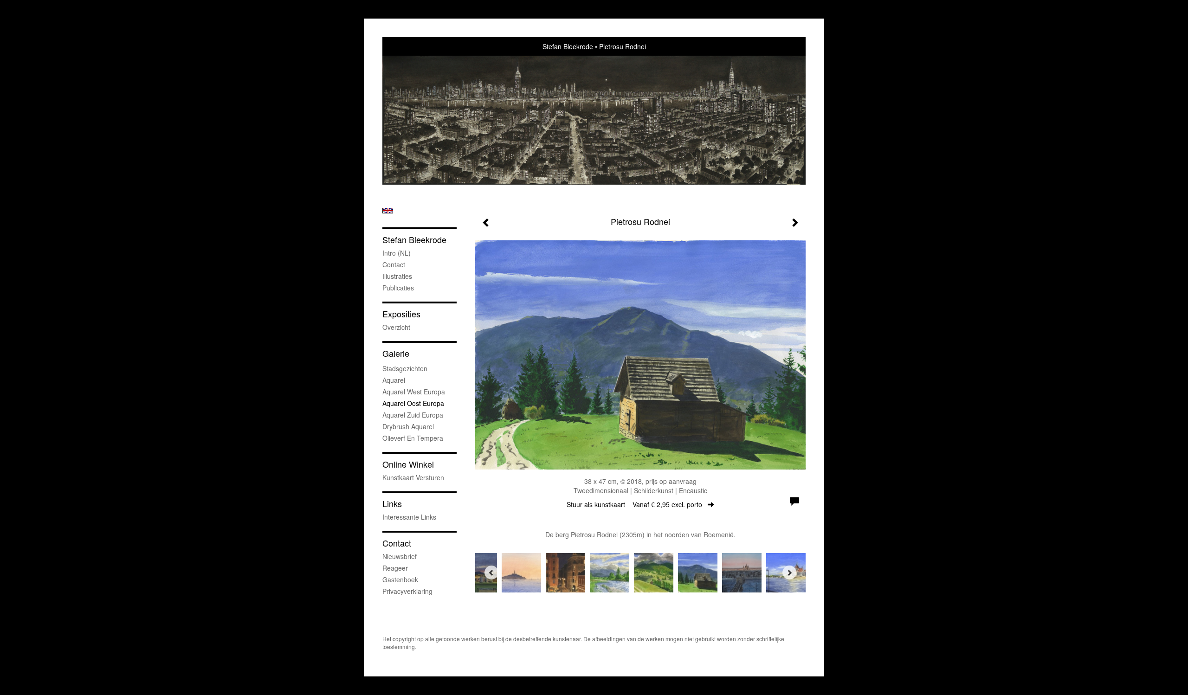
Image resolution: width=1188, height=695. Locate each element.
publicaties (398, 287)
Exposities (401, 314)
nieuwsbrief (399, 556)
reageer (395, 568)
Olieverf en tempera (412, 438)
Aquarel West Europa (413, 391)
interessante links (409, 516)
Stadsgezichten (404, 368)
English (387, 210)
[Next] (789, 572)
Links (392, 503)
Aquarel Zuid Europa (412, 414)
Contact (393, 264)
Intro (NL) (396, 252)
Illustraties (397, 276)
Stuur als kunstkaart (634, 504)
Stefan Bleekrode (567, 46)
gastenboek (400, 579)
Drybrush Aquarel (408, 426)
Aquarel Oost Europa (413, 403)
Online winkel (408, 464)
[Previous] (491, 572)
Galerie (395, 353)
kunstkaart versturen (413, 477)
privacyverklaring (407, 591)
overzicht (396, 327)
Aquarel (393, 380)
